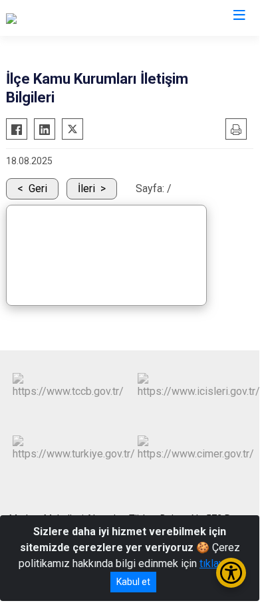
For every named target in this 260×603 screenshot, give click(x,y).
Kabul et (133, 581)
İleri (86, 188)
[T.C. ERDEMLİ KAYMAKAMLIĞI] (77, 18)
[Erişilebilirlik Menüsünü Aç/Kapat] (231, 573)
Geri (38, 188)
